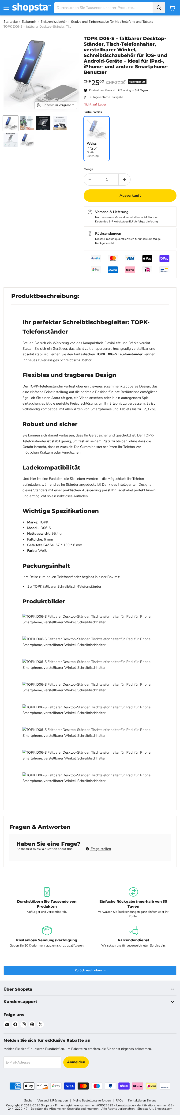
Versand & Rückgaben (53, 1100)
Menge (88, 169)
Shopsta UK (145, 1109)
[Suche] (159, 7)
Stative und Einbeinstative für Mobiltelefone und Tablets (112, 21)
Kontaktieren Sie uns (142, 1100)
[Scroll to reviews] (130, 78)
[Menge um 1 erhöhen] (125, 179)
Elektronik (29, 21)
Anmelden (76, 1062)
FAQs (119, 1100)
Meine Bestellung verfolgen (92, 1100)
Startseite (11, 21)
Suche (28, 1100)
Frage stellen (100, 848)
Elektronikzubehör (54, 21)
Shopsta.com (163, 1109)
